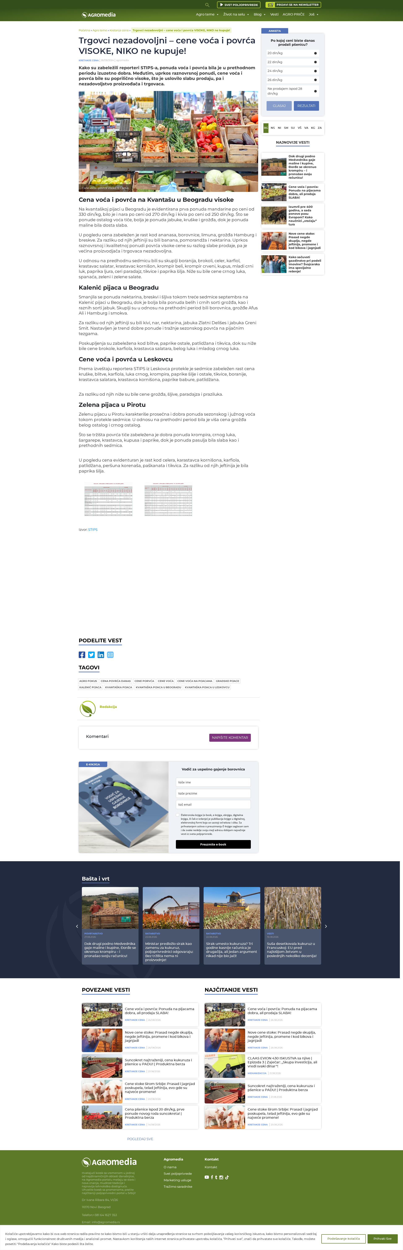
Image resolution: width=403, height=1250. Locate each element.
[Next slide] (326, 926)
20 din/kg (275, 53)
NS (273, 128)
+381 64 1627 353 (105, 1215)
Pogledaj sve (140, 1139)
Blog (258, 14)
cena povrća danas (116, 681)
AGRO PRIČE (294, 14)
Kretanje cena (119, 30)
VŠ (299, 128)
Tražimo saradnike (178, 1187)
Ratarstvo (152, 933)
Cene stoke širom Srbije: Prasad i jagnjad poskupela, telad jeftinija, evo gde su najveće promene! (160, 1088)
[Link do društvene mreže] (207, 1177)
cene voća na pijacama (194, 681)
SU (293, 128)
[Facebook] (82, 655)
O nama (170, 1167)
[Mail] (110, 655)
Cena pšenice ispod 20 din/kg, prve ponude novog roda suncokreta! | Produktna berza (154, 1113)
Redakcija (108, 707)
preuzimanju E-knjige (219, 826)
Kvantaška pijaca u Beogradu (158, 687)
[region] (201, 1237)
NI (279, 128)
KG (313, 128)
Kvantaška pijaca (118, 687)
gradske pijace (227, 681)
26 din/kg (275, 80)
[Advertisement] (168, 586)
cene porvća (144, 681)
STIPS (93, 530)
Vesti (274, 14)
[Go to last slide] (77, 926)
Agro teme (205, 14)
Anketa (275, 31)
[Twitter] (91, 655)
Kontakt (211, 1167)
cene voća (166, 681)
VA (306, 128)
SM (286, 128)
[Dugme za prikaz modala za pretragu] (207, 5)
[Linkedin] (101, 655)
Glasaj (279, 106)
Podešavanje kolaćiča (343, 1238)
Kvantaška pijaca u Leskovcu (207, 687)
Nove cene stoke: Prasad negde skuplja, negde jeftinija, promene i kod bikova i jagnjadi (159, 1036)
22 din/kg (275, 62)
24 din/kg (275, 71)
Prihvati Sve (383, 1238)
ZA (320, 128)
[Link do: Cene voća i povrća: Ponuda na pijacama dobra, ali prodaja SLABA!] (101, 1014)
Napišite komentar (230, 738)
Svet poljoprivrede (241, 5)
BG (266, 128)
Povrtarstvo (93, 933)
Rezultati (306, 106)
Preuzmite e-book (213, 844)
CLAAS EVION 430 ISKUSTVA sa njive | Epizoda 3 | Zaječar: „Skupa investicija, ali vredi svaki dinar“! (282, 1062)
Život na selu (234, 14)
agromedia (122, 60)
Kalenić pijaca (90, 687)
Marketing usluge (177, 1180)
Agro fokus (88, 681)
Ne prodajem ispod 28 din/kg (285, 91)
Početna (84, 30)
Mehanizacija (257, 1073)
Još (311, 14)
